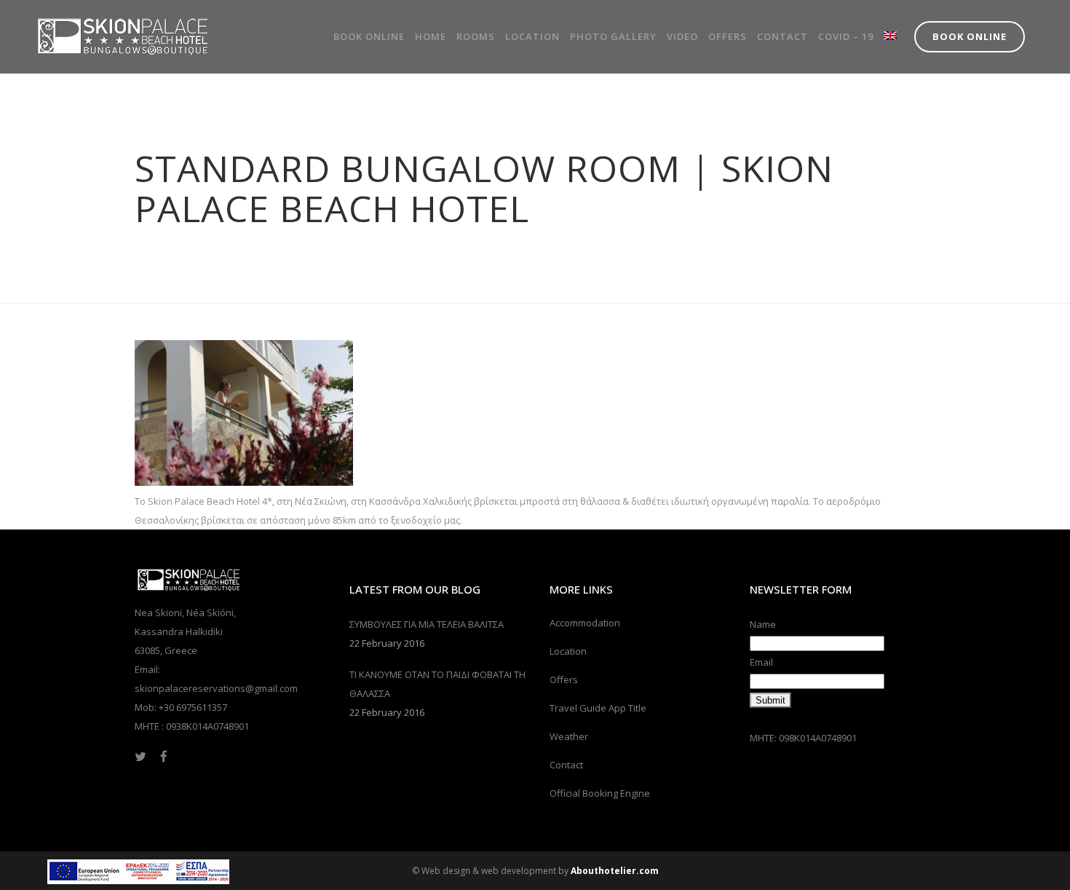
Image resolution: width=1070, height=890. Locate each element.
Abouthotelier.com (615, 871)
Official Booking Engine (600, 793)
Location (568, 651)
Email (761, 662)
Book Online (969, 36)
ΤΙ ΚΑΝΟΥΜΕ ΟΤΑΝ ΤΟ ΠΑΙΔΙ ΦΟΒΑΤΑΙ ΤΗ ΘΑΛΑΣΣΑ (437, 684)
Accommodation (585, 622)
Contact (566, 764)
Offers (564, 679)
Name (763, 624)
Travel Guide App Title (598, 707)
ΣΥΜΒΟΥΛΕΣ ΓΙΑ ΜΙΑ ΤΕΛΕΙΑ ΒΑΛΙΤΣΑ (426, 624)
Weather (569, 736)
